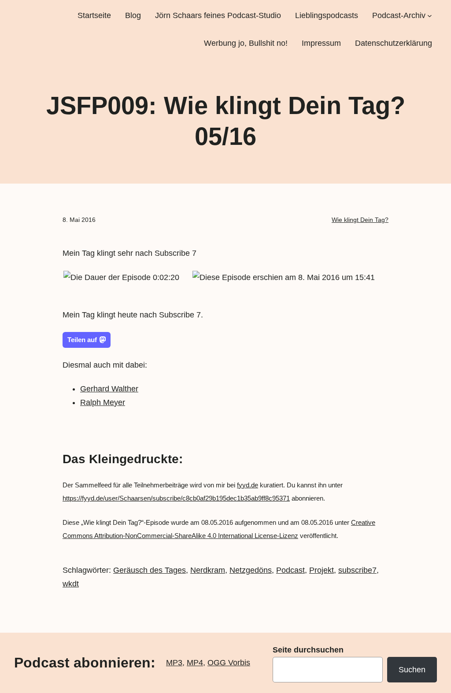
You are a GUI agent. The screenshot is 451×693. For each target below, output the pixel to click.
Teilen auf (82, 339)
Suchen (412, 669)
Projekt (321, 570)
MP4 (195, 662)
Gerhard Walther (109, 388)
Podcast (290, 570)
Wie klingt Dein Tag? (360, 219)
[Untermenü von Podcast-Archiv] (429, 15)
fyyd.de (247, 485)
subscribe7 (357, 570)
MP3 (174, 662)
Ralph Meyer (102, 402)
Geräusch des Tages (149, 570)
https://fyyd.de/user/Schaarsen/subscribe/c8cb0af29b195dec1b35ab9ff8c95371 (176, 498)
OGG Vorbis (228, 662)
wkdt (71, 583)
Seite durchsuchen (308, 649)
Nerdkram (207, 570)
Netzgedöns (250, 570)
